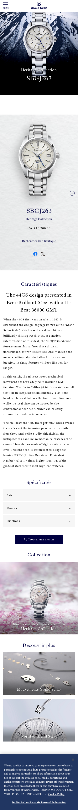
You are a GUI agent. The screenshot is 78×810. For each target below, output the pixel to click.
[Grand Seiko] (39, 5)
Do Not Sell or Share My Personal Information (39, 802)
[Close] (73, 759)
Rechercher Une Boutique (39, 241)
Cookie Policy (56, 794)
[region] (39, 782)
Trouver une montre (41, 539)
